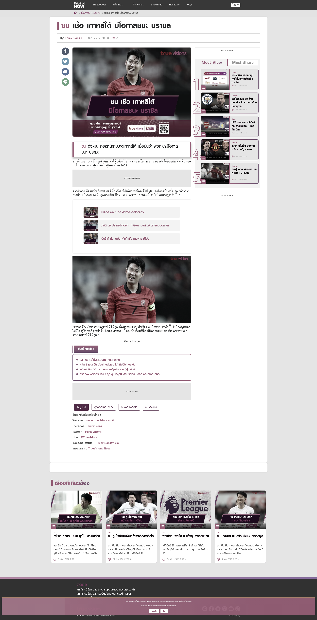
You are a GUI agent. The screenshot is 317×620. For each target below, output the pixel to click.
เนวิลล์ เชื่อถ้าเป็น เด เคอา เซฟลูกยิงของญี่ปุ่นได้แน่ (107, 369)
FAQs (190, 5)
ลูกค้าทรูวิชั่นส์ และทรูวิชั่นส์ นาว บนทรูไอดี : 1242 (104, 594)
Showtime (156, 5)
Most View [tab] (212, 62)
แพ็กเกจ (117, 5)
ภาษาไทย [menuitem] (233, 12)
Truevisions (95, 426)
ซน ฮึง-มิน (151, 407)
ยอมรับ (154, 611)
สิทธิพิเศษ (137, 5)
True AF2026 (99, 5)
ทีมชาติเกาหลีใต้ (129, 407)
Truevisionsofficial (108, 443)
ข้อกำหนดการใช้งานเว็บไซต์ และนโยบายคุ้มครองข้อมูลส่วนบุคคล (158, 605)
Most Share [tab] (243, 62)
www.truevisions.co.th (100, 420)
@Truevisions (89, 437)
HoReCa (173, 5)
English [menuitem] (233, 17)
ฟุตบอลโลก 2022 (103, 407)
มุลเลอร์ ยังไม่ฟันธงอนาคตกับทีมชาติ (100, 360)
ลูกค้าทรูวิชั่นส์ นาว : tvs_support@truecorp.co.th (106, 589)
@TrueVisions (93, 431)
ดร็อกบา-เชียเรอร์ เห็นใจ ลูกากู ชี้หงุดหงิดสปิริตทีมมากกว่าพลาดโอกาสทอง (120, 374)
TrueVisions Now (99, 448)
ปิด (164, 611)
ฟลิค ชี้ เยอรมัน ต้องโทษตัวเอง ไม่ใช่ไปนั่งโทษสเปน (108, 364)
